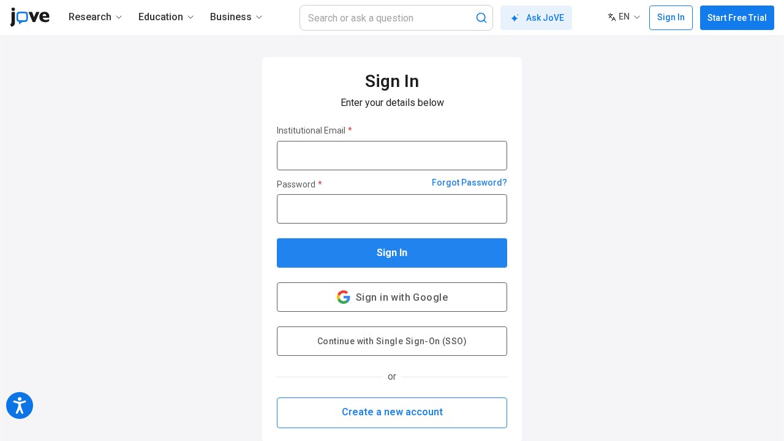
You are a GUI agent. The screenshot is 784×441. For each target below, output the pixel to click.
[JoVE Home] (30, 17)
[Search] (481, 18)
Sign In (392, 252)
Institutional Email (314, 130)
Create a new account (392, 412)
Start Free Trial (737, 18)
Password (299, 184)
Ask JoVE (545, 18)
